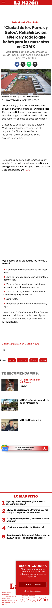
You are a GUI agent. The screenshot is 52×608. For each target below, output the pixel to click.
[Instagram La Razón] (34, 600)
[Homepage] (26, 2)
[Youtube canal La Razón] (45, 600)
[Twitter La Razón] (23, 64)
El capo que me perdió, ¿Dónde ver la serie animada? (28, 519)
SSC (27, 170)
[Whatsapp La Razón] (29, 64)
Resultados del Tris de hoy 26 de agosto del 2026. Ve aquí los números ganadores (28, 536)
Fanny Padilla (13, 100)
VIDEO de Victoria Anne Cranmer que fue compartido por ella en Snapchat (27, 511)
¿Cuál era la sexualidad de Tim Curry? (25, 527)
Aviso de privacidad (32, 591)
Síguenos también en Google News (20, 344)
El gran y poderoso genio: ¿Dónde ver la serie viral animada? (25, 502)
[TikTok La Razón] (39, 600)
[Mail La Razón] (35, 64)
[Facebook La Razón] (17, 64)
